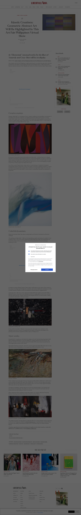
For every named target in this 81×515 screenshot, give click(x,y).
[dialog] (40, 257)
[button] (40, 257)
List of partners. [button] (40, 261)
